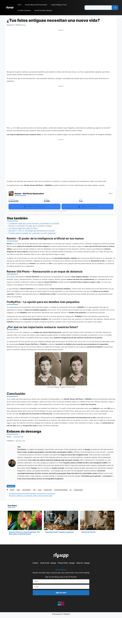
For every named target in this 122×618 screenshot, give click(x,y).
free (34, 490)
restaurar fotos (78, 490)
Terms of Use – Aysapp (48, 563)
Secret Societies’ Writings (43, 10)
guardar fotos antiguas (60, 490)
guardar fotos (48, 490)
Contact (35, 563)
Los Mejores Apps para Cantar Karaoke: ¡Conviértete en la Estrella (33, 223)
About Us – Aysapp (82, 563)
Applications (10, 486)
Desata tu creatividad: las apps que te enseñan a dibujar (30, 226)
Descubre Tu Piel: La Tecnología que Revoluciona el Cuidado (31, 231)
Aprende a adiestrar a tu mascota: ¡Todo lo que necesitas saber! (31, 496)
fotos (18, 490)
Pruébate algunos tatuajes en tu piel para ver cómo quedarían (32, 233)
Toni (19, 447)
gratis (39, 490)
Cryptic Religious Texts (59, 5)
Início (19, 5)
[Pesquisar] (115, 7)
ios (70, 490)
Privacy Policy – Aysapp (66, 563)
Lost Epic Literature (24, 10)
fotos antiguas (26, 490)
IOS (22, 437)
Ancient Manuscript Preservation (36, 5)
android (17, 437)
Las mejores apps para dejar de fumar (23, 228)
